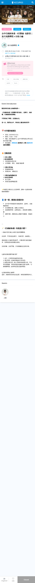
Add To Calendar (10, 53)
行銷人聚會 (16, 79)
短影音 (8, 83)
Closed (26, 580)
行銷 (8, 79)
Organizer (4, 581)
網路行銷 (25, 79)
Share (30, 6)
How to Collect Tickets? (15, 73)
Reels (15, 83)
